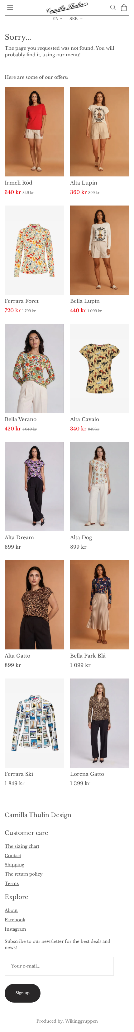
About (11, 910)
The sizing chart (22, 846)
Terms (12, 883)
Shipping (14, 864)
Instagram (15, 929)
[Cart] (123, 7)
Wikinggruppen (81, 1021)
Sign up (23, 993)
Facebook (15, 920)
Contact (13, 855)
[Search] (113, 7)
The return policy (24, 874)
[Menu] (10, 7)
